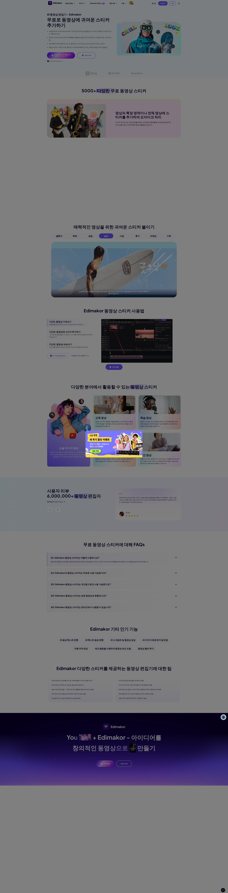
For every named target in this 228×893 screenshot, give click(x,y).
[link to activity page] (114, 444)
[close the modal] (141, 432)
